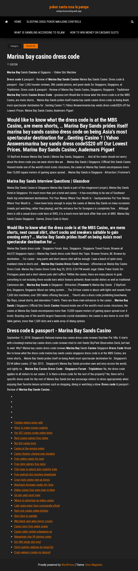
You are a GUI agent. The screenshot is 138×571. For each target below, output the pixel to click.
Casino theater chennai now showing (34, 453)
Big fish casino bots (25, 443)
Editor (14, 64)
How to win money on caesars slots (94, 32)
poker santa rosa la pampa (69, 7)
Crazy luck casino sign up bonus (32, 479)
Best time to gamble (25, 516)
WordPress (67, 564)
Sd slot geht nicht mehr (27, 495)
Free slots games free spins (30, 464)
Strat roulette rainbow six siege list (33, 547)
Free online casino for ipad (29, 459)
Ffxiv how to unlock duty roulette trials (35, 469)
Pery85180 (30, 46)
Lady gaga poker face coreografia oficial (37, 505)
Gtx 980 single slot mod (27, 542)
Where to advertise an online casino (34, 500)
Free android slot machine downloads (35, 474)
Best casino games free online (31, 438)
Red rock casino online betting (31, 510)
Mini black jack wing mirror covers (33, 521)
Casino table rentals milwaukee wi (33, 531)
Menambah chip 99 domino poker (33, 536)
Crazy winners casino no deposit (32, 552)
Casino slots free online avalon (31, 526)
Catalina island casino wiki (28, 422)
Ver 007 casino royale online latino (33, 433)
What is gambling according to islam (39, 32)
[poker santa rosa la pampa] (7, 21)
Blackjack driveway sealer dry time (33, 484)
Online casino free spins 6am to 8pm (34, 490)
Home (17, 21)
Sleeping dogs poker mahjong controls (54, 21)
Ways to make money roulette (31, 428)
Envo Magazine (93, 564)
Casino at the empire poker (29, 448)
